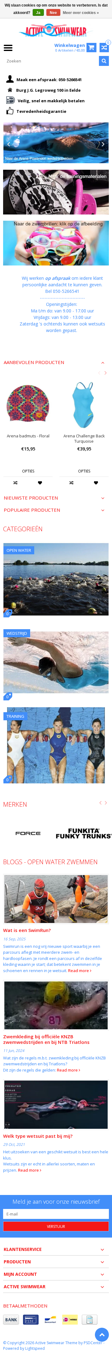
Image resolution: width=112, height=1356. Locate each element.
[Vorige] (9, 144)
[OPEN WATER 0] (56, 544)
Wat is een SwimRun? (27, 930)
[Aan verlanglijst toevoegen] (40, 482)
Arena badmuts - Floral (28, 436)
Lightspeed (35, 1348)
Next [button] (105, 373)
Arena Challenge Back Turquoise (84, 438)
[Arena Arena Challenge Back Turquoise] (84, 404)
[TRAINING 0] (56, 710)
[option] (28, 436)
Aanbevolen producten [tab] (34, 362)
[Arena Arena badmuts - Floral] (28, 404)
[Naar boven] (102, 1335)
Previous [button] (99, 373)
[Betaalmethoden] (11, 1320)
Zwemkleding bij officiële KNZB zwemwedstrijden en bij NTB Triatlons (46, 1039)
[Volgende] (103, 144)
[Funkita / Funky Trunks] (84, 833)
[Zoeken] (104, 61)
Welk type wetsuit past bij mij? (37, 1136)
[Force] (28, 833)
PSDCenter (93, 1342)
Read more (79, 970)
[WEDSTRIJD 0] (56, 627)
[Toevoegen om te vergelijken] (15, 482)
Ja (38, 13)
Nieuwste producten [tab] (31, 498)
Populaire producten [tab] (32, 510)
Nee (53, 13)
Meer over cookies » (81, 13)
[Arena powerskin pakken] (56, 142)
